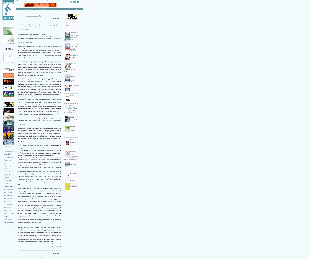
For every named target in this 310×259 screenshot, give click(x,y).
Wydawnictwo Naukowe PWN (69, 102)
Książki (30, 9)
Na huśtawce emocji (74, 44)
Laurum (71, 59)
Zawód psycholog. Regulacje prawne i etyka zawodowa (74, 107)
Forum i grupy (52, 9)
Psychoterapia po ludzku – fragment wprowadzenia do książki (8, 195)
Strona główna (20, 9)
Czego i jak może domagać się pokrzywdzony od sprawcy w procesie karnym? (9, 153)
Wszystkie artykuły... (57, 18)
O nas (61, 9)
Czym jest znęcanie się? (8, 150)
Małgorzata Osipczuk (26, 29)
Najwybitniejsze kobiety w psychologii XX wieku (74, 153)
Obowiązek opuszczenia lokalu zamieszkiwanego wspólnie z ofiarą (9, 157)
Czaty (58, 9)
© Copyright (45, 257)
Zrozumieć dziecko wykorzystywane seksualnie (73, 164)
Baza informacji (36, 9)
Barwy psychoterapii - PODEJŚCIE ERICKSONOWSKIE (8, 209)
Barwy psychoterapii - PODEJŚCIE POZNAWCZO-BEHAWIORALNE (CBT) (9, 223)
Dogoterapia (72, 95)
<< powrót (59, 248)
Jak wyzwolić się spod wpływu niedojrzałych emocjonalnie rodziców (74, 34)
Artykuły (26, 9)
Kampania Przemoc (78, 9)
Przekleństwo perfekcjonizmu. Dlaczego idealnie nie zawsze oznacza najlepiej (74, 129)
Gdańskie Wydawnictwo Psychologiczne (71, 159)
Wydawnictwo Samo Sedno (68, 136)
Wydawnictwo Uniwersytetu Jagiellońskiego (69, 40)
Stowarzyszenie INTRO (68, 9)
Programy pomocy (45, 9)
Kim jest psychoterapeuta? (8, 189)
